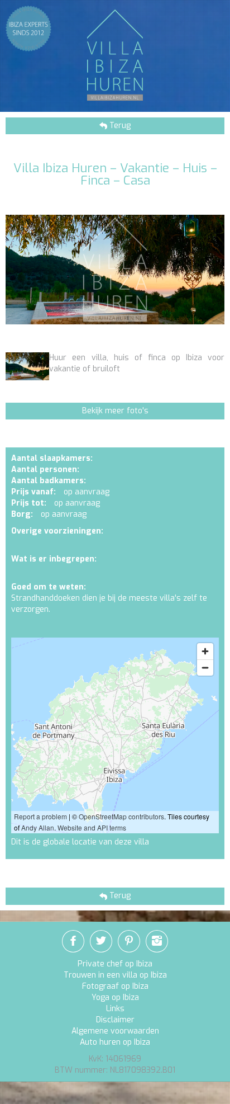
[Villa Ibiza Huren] (115, 54)
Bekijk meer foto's (115, 410)
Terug (119, 125)
